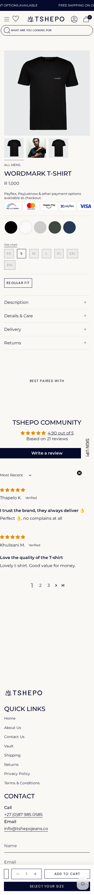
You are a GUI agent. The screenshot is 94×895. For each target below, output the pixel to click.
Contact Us (14, 736)
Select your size (47, 886)
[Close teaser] (79, 473)
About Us (12, 727)
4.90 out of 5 (61, 433)
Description (16, 302)
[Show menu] (7, 19)
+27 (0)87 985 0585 (23, 814)
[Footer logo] (23, 693)
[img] (12, 490)
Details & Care (18, 315)
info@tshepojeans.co (26, 828)
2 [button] (40, 585)
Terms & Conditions (22, 783)
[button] (56, 585)
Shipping (12, 755)
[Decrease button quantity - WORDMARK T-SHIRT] (17, 874)
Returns (12, 342)
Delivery (12, 329)
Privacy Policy (17, 773)
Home (9, 718)
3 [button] (49, 585)
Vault (9, 746)
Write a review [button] (47, 453)
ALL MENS (12, 165)
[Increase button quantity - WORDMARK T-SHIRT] (36, 874)
